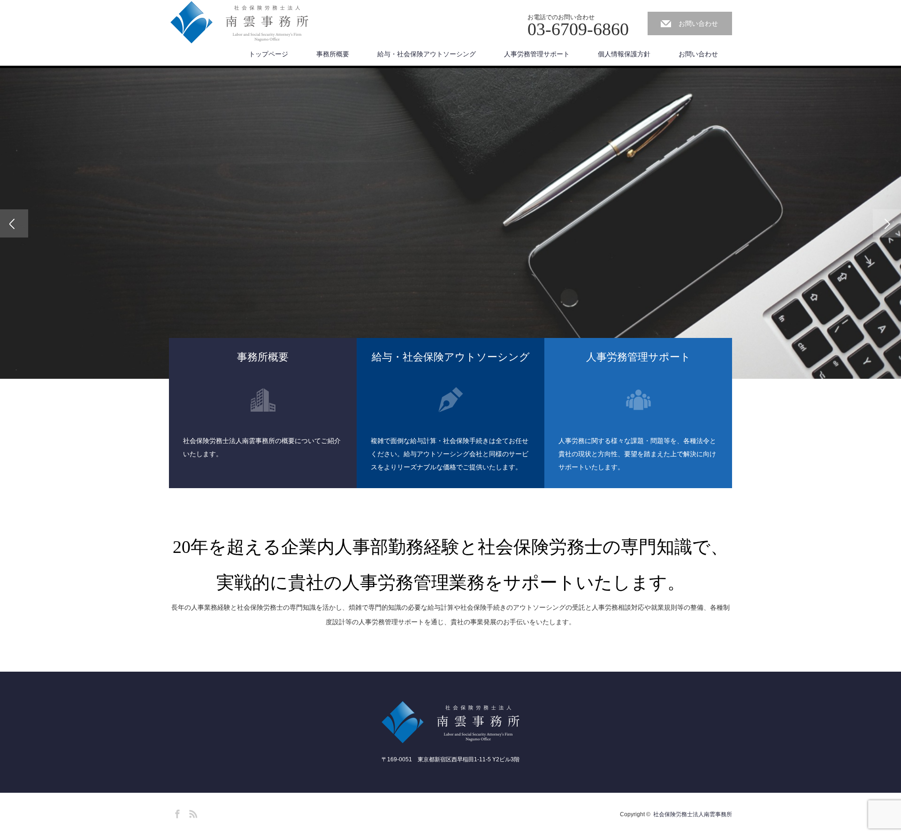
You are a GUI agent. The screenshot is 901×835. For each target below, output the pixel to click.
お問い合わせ (698, 23)
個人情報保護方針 (624, 54)
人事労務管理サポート (537, 54)
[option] (450, 223)
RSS (192, 812)
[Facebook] (176, 812)
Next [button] (887, 223)
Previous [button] (14, 223)
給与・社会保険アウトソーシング (426, 54)
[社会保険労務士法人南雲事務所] (239, 23)
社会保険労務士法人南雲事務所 (692, 814)
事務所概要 (332, 54)
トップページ (268, 54)
